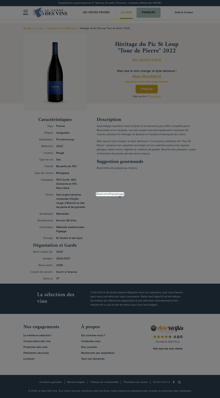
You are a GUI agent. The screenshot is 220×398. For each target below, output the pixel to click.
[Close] (120, 197)
